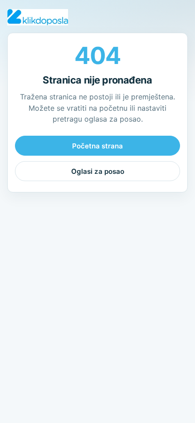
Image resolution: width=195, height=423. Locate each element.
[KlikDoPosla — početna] (37, 17)
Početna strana (97, 146)
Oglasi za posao (97, 171)
